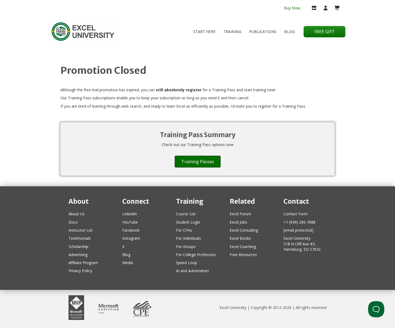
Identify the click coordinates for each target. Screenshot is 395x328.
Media (127, 262)
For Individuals (188, 238)
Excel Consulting (244, 230)
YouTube (130, 222)
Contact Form (295, 213)
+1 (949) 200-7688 (299, 222)
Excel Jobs (238, 222)
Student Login (188, 222)
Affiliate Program (83, 262)
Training (232, 31)
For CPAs (184, 230)
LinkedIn (129, 213)
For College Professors (196, 254)
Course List (186, 213)
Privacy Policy (80, 270)
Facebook (130, 230)
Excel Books (240, 238)
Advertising (78, 254)
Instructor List (81, 230)
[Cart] (335, 8)
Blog (289, 31)
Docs (73, 222)
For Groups (186, 246)
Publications (262, 31)
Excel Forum (240, 213)
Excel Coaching (243, 246)
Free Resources (243, 254)
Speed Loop (186, 262)
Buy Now (292, 7)
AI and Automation (192, 270)
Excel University (233, 307)
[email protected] (298, 230)
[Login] (323, 8)
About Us (77, 213)
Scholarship (78, 246)
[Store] (312, 8)
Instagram (131, 238)
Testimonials (80, 238)
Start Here (204, 31)
